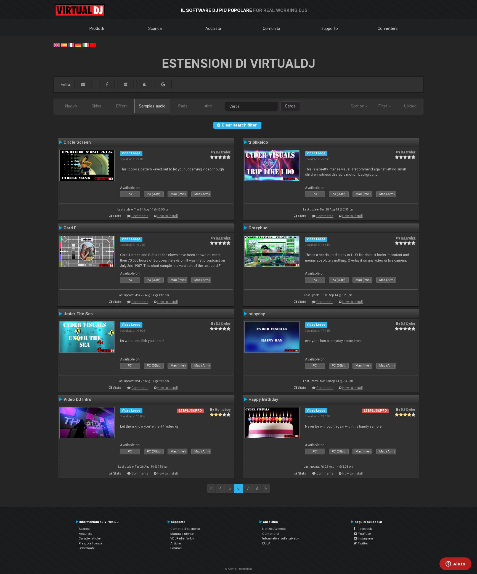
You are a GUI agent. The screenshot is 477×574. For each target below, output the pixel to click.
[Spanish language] (64, 44)
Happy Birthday (263, 399)
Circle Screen (77, 142)
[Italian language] (86, 44)
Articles (176, 543)
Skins (96, 106)
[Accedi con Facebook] (107, 84)
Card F (69, 227)
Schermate (87, 548)
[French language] (71, 44)
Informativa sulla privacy (280, 538)
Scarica (155, 28)
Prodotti (96, 28)
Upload (410, 106)
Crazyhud (257, 227)
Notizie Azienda (274, 529)
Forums (176, 548)
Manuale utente (182, 534)
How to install (167, 216)
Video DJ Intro (77, 399)
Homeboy (222, 410)
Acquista (213, 28)
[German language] (78, 44)
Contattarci (270, 534)
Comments (139, 216)
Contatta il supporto (185, 529)
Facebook (363, 529)
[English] (57, 44)
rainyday (256, 313)
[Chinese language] (93, 44)
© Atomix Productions (239, 569)
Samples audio (152, 106)
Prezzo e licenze (90, 543)
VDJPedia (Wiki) (182, 538)
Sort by (358, 106)
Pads (182, 106)
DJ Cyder (223, 152)
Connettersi (388, 28)
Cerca (290, 106)
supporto (330, 28)
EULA (266, 543)
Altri (208, 106)
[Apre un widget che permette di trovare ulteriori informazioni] (455, 564)
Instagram (365, 538)
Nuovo (71, 106)
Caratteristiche (89, 538)
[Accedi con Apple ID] (144, 84)
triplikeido (258, 142)
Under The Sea (78, 313)
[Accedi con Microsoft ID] (125, 84)
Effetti (122, 106)
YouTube (364, 534)
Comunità (271, 28)
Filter (383, 106)
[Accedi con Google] (163, 84)
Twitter (362, 543)
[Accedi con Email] (83, 84)
